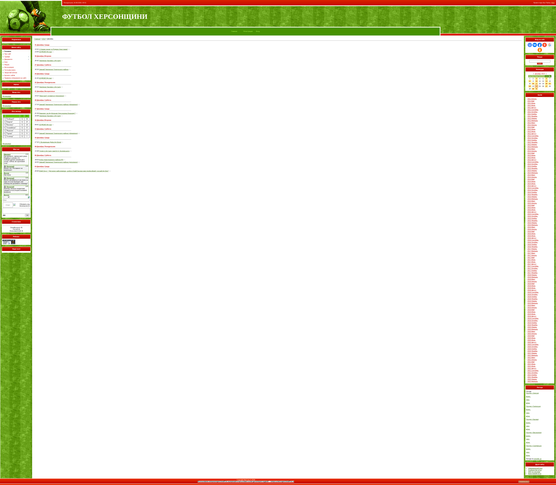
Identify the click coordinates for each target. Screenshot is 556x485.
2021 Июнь (531, 364)
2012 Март (531, 123)
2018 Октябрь (532, 294)
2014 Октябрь (532, 190)
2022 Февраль (532, 381)
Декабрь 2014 (540, 74)
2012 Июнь (531, 129)
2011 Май (530, 101)
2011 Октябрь (532, 112)
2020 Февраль (532, 329)
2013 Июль (531, 157)
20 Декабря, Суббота (43, 100)
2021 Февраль (532, 355)
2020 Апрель (532, 333)
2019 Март (531, 305)
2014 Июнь (531, 181)
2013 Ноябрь (532, 166)
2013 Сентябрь (532, 162)
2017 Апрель (532, 255)
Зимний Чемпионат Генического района (53, 69)
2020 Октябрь (532, 346)
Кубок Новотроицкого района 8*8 (51, 160)
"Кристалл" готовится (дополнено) (51, 96)
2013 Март (531, 149)
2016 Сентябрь (532, 240)
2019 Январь (532, 301)
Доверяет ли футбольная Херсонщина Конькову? (57, 113)
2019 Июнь (531, 312)
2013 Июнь (531, 155)
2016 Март (531, 227)
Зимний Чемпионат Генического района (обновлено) (58, 104)
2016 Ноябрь (532, 244)
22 (530, 86)
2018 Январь (532, 275)
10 (536, 81)
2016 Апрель (532, 229)
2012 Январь (532, 118)
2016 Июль (531, 236)
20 (546, 83)
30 (533, 89)
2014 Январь (532, 170)
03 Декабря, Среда (42, 166)
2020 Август (531, 342)
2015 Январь (532, 197)
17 (536, 83)
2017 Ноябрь (532, 270)
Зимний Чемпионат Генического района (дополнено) (58, 162)
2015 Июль (531, 210)
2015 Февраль (532, 199)
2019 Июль (531, 314)
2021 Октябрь (532, 373)
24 (536, 86)
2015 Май (530, 205)
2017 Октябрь (532, 268)
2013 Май (530, 153)
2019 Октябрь (532, 320)
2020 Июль (531, 340)
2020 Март (531, 331)
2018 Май (530, 283)
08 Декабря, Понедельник (45, 146)
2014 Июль (531, 183)
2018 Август (531, 290)
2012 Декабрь (532, 142)
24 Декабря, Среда (42, 74)
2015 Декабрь (532, 220)
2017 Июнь (531, 260)
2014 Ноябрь (532, 192)
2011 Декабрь (532, 116)
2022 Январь (532, 379)
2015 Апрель (532, 203)
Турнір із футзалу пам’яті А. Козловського (54, 151)
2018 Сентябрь (532, 292)
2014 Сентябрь (532, 188)
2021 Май (530, 362)
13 (546, 81)
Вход (258, 31)
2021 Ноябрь (532, 375)
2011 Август (531, 107)
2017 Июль (531, 262)
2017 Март (531, 253)
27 (546, 86)
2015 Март (531, 201)
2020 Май (530, 336)
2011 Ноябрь (532, 114)
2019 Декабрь (532, 325)
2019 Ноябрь (532, 323)
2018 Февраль (532, 277)
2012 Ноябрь (532, 140)
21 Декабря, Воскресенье (45, 91)
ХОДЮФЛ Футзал (45, 52)
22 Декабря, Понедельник (45, 82)
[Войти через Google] (549, 45)
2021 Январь (532, 353)
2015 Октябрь (532, 216)
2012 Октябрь (532, 138)
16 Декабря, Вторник (43, 120)
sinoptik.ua (537, 459)
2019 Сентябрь (532, 318)
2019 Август (531, 316)
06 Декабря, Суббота (43, 155)
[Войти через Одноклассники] (540, 50)
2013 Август (531, 160)
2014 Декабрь (532, 194)
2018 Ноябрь (532, 296)
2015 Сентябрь (532, 214)
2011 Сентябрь (532, 110)
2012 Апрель (532, 125)
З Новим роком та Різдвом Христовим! (53, 49)
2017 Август (531, 264)
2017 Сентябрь (532, 266)
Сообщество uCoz (535, 470)
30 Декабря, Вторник (43, 56)
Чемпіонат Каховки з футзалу (50, 60)
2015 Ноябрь (532, 218)
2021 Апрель (532, 360)
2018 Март (531, 279)
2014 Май (530, 179)
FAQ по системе (534, 472)
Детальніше (6, 96)
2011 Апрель (532, 99)
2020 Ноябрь (532, 349)
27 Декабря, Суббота (43, 65)
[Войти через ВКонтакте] (535, 45)
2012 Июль (531, 131)
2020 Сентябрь (532, 344)
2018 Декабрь (532, 299)
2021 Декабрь (532, 377)
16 (533, 83)
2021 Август (531, 368)
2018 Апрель (532, 281)
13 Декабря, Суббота (43, 129)
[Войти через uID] (530, 45)
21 (550, 83)
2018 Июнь (531, 286)
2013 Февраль (532, 147)
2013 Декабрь (532, 168)
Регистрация (248, 31)
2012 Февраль (532, 120)
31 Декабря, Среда (42, 45)
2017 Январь (532, 249)
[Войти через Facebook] (539, 45)
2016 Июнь (531, 233)
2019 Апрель (532, 307)
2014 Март (531, 175)
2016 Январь (532, 223)
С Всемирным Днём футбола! (50, 142)
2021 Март (531, 357)
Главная (234, 31)
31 (536, 89)
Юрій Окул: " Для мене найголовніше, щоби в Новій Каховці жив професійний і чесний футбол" (74, 171)
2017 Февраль (532, 251)
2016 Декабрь (532, 246)
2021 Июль (531, 366)
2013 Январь (532, 144)
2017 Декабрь (532, 273)
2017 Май (530, 257)
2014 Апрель (532, 177)
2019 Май (530, 310)
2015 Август (531, 212)
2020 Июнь (531, 338)
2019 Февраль (532, 303)
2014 (43, 39)
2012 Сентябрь (532, 136)
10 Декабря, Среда (42, 138)
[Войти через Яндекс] (544, 45)
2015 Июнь (531, 207)
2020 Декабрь (532, 351)
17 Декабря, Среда (42, 109)
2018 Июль (531, 288)
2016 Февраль (532, 225)
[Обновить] (29, 197)
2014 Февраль (532, 173)
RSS (553, 2)
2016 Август (531, 238)
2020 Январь (532, 327)
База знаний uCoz (534, 473)
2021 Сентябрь (532, 370)
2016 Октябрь (532, 242)
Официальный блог (535, 468)
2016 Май (530, 231)
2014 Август (531, 186)
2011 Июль (531, 105)
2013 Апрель (532, 151)
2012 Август (531, 133)
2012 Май (530, 127)
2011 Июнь (531, 103)
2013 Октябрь (532, 164)
